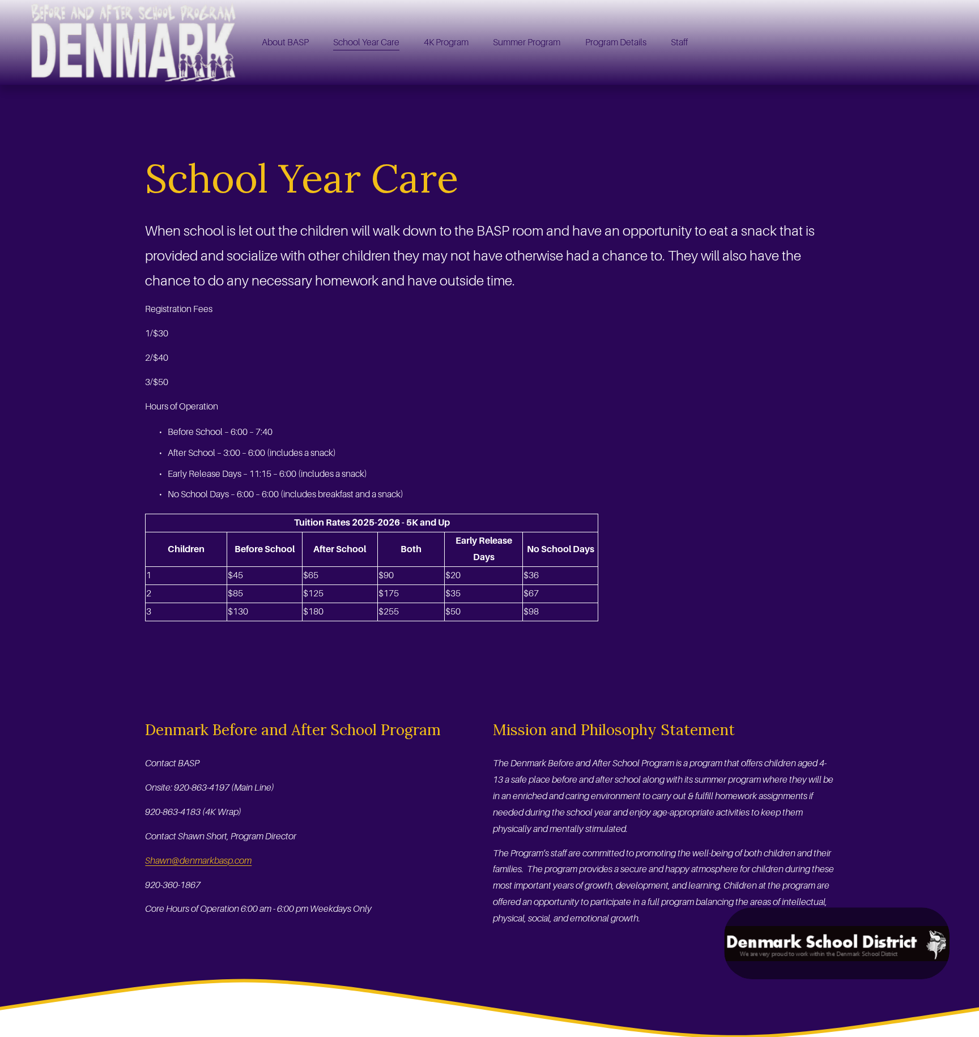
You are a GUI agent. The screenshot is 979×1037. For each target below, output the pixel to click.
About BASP (285, 42)
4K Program (446, 42)
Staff (679, 42)
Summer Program (526, 42)
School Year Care (366, 42)
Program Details (615, 42)
